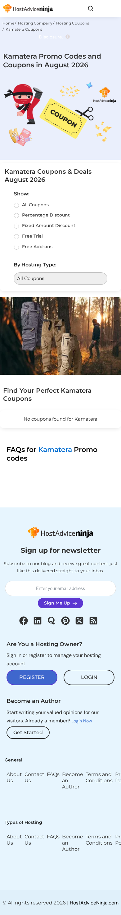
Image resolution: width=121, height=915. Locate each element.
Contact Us (34, 777)
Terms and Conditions (99, 777)
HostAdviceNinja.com (94, 902)
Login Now (81, 721)
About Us (14, 777)
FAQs (53, 774)
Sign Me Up (58, 603)
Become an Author (72, 780)
